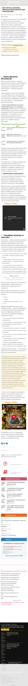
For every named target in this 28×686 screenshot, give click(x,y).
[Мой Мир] (7, 443)
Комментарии (4, 16)
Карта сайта (4, 675)
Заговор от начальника (6, 677)
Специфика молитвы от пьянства (10, 51)
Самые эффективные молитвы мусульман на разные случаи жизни (15, 507)
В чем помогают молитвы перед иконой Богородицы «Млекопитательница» (10, 588)
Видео (20, 14)
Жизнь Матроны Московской (9, 47)
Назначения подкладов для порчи (9, 678)
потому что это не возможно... (8, 535)
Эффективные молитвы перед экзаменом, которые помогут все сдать (16, 135)
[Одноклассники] (4, 443)
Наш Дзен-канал (5, 683)
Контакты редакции (6, 680)
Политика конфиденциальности (9, 681)
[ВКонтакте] (2, 443)
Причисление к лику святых (10, 49)
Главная (3, 455)
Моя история (15, 470)
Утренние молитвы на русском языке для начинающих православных (15, 142)
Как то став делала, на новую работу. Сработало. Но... (13, 521)
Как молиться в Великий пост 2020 (9, 597)
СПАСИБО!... (4, 530)
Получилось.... (4, 526)
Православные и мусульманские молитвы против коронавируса (10, 578)
